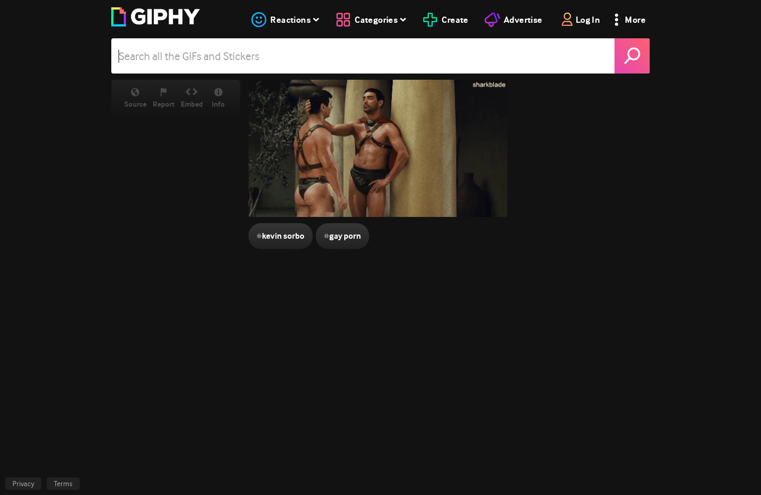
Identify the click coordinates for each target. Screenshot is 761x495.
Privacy (23, 483)
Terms (63, 483)
